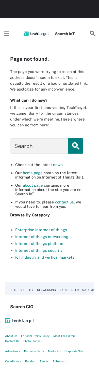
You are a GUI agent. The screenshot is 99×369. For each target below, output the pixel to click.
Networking (46, 289)
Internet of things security (39, 250)
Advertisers (12, 351)
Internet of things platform (39, 243)
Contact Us (12, 341)
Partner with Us (34, 351)
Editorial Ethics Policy (35, 335)
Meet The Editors (64, 335)
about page (33, 185)
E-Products (60, 361)
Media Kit (54, 351)
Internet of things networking (41, 236)
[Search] (92, 33)
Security (27, 289)
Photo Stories (32, 341)
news (58, 165)
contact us (64, 202)
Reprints (30, 361)
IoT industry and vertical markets (44, 257)
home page (33, 173)
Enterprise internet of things (41, 230)
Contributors (13, 361)
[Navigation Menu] (6, 33)
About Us (11, 335)
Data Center (69, 289)
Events (44, 361)
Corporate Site (73, 351)
